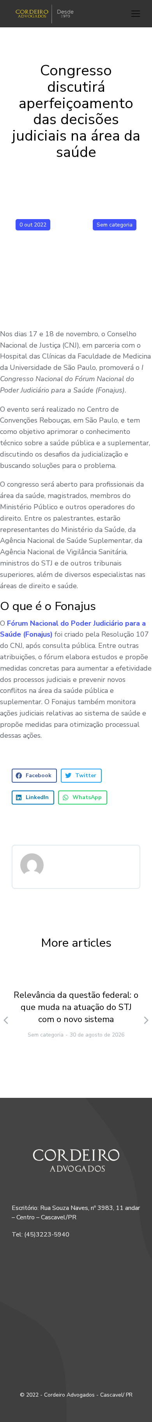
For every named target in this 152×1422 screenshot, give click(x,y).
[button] (135, 13)
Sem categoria (115, 224)
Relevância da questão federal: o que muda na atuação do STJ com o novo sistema (76, 1007)
